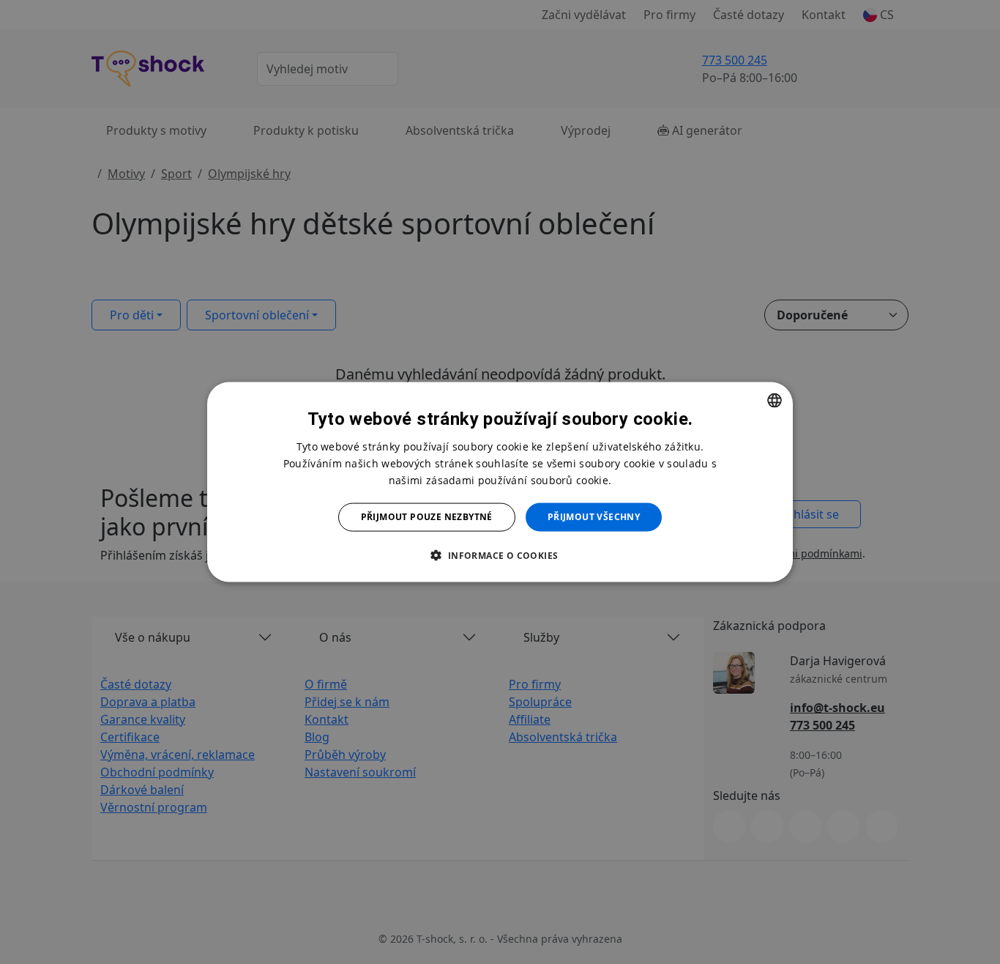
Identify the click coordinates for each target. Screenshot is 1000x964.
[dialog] (500, 482)
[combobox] (774, 400)
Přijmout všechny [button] (594, 517)
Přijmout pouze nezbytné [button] (427, 517)
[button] (499, 554)
